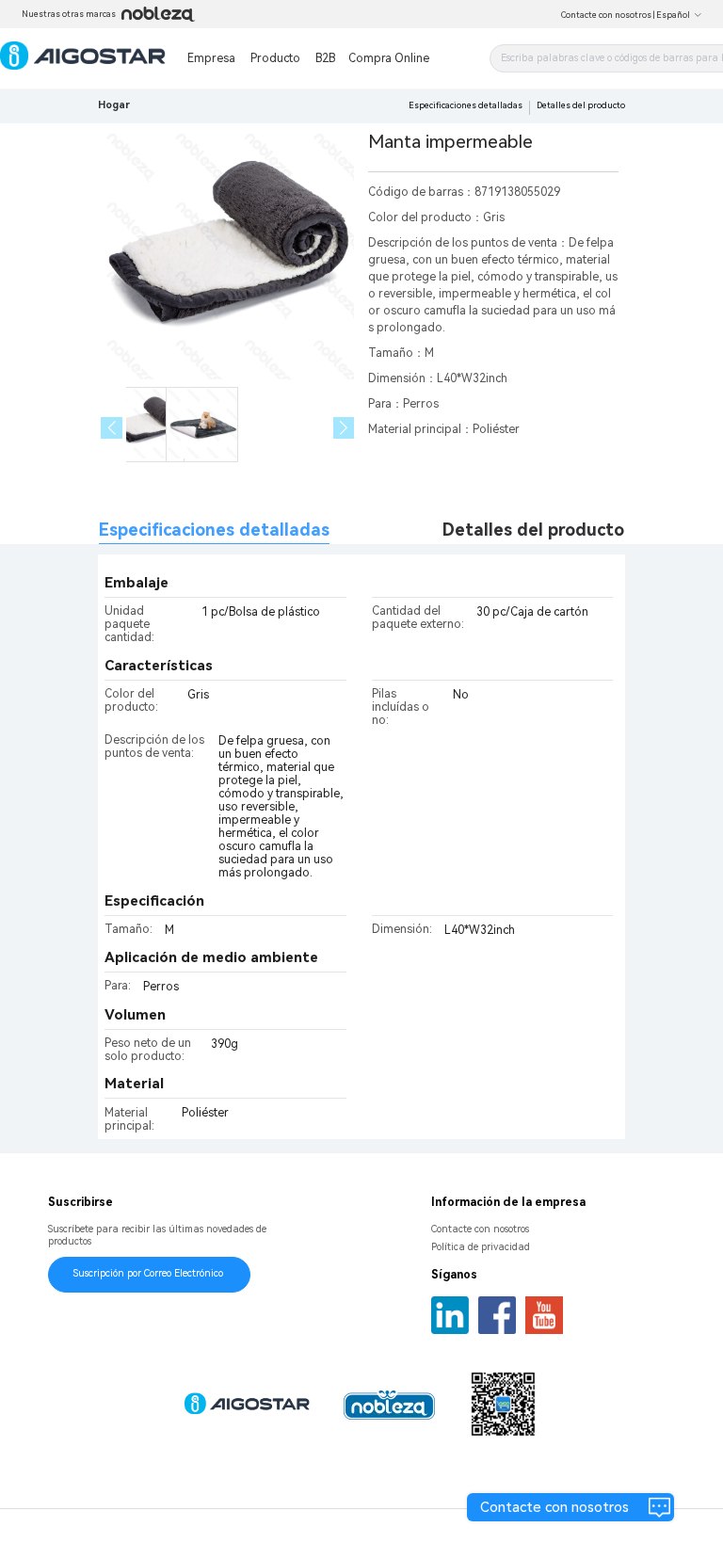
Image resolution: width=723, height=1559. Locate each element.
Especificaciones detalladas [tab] (214, 529)
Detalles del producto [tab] (533, 529)
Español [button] (673, 15)
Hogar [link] (114, 105)
